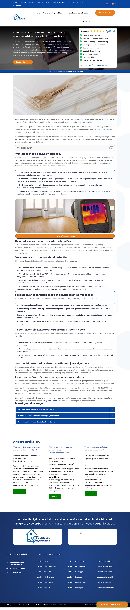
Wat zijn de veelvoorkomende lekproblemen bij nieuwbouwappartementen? (62, 461)
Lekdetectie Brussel (45, 582)
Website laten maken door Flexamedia (51, 605)
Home (37, 13)
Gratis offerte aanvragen (65, 236)
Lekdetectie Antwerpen (46, 567)
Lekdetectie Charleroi (45, 577)
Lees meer (19, 491)
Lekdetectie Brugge (75, 572)
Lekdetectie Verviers (105, 588)
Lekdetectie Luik (43, 588)
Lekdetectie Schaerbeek (77, 561)
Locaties (64, 71)
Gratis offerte (105, 13)
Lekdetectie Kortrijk (105, 577)
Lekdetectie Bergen (75, 588)
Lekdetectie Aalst (44, 561)
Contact (86, 21)
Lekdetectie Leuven (75, 577)
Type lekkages (58, 13)
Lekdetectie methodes (78, 13)
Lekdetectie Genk (104, 582)
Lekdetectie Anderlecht (76, 567)
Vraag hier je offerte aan (52, 401)
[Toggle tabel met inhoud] (110, 148)
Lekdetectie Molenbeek (76, 582)
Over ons (46, 13)
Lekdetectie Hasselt (105, 567)
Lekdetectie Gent (44, 572)
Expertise (56, 71)
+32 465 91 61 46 (16, 572)
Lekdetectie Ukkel (104, 561)
